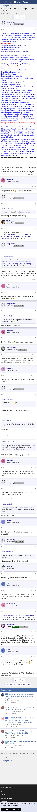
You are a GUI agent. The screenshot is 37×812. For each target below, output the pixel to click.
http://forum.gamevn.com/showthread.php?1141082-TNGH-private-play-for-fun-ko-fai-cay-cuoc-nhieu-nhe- (16, 236)
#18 (35, 611)
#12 (35, 467)
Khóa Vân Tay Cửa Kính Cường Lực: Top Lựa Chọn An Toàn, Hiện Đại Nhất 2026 (20, 732)
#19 (35, 632)
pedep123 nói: (6, 420)
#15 (35, 546)
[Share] (32, 29)
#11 (35, 394)
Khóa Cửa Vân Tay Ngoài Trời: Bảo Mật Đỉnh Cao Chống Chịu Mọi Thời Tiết (20, 708)
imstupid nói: (6, 552)
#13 (35, 488)
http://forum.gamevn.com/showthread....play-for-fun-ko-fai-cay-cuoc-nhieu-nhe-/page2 (18, 616)
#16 (35, 573)
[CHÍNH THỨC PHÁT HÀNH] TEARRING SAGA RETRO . (20, 742)
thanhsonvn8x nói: (8, 441)
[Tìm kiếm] (35, 2)
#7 (35, 311)
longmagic (8, 746)
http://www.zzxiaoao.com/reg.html (19, 56)
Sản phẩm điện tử (18, 711)
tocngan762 (8, 711)
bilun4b (7, 701)
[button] (18, 791)
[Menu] (2, 2)
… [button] (15, 17)
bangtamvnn (6, 13)
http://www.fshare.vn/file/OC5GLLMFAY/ (14, 52)
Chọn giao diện (6, 787)
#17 (35, 590)
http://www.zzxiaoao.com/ (17, 46)
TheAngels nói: (7, 256)
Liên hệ (3, 794)
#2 (35, 186)
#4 (35, 228)
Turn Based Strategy (18, 746)
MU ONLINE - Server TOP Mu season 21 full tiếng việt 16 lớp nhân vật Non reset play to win (19, 696)
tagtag (7, 724)
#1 (35, 29)
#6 (35, 292)
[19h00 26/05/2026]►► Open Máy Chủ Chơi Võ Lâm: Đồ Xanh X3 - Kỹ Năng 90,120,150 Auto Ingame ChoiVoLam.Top (20, 720)
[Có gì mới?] (31, 2)
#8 (35, 338)
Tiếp (21, 17)
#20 (35, 656)
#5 (35, 251)
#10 (35, 375)
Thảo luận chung (15, 701)
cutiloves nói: (6, 208)
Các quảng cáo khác (16, 724)
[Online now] (4, 627)
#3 (35, 203)
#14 (35, 528)
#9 (35, 354)
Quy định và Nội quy (6, 798)
